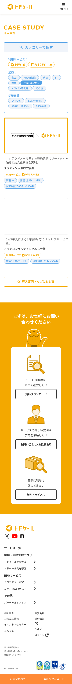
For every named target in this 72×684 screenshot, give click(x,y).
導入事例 (9, 613)
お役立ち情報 (11, 618)
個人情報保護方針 (12, 647)
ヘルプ (38, 628)
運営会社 (39, 613)
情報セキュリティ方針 (12, 655)
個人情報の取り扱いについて (16, 651)
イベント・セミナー (15, 624)
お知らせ (9, 630)
